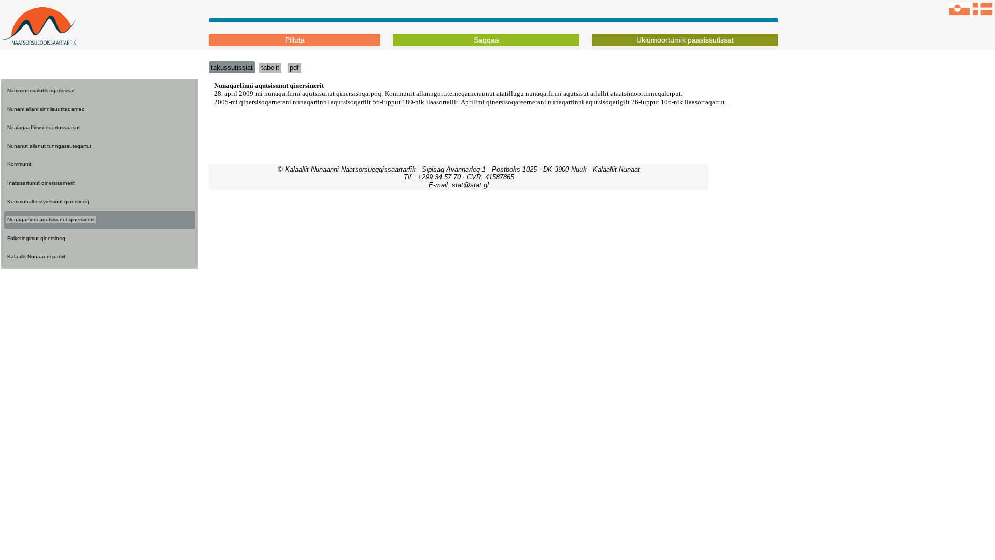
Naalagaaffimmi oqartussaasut (43, 127)
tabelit (270, 68)
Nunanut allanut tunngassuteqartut (49, 146)
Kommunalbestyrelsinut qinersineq (48, 201)
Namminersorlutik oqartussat (41, 90)
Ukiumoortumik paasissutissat (685, 40)
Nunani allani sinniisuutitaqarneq (46, 109)
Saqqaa (486, 40)
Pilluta (295, 40)
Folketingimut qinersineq (36, 238)
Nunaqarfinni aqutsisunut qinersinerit (51, 219)
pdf (294, 68)
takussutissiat (232, 68)
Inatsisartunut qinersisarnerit (41, 183)
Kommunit (19, 164)
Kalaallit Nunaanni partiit (36, 256)
